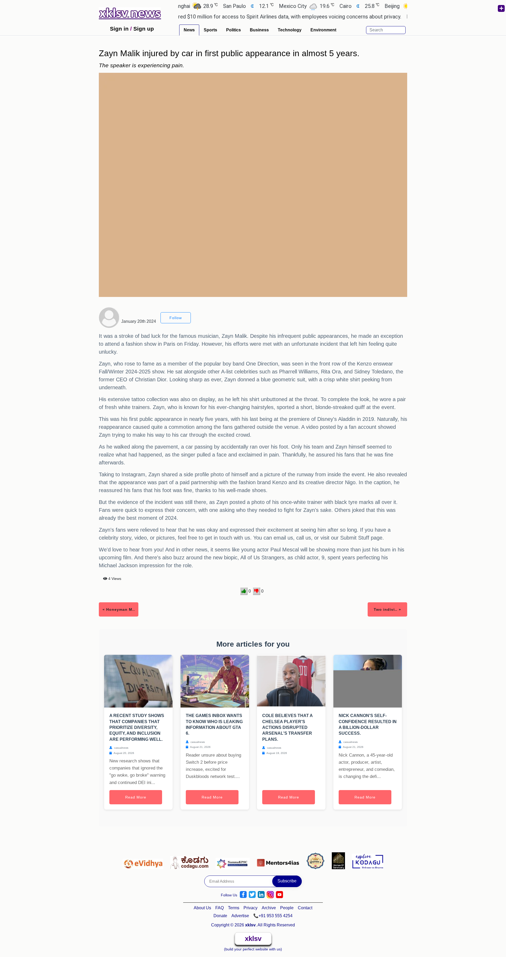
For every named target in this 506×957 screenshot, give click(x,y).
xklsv (253, 938)
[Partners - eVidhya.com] (144, 860)
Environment (323, 30)
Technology (289, 30)
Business (259, 30)
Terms (233, 908)
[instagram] (270, 894)
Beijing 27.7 (384, 5)
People (287, 908)
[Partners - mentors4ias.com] (279, 860)
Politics (233, 30)
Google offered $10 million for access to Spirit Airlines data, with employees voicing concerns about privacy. (255, 16)
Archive (269, 908)
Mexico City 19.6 (284, 5)
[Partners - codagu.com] (190, 860)
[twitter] (252, 894)
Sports (210, 30)
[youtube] (279, 894)
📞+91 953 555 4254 (273, 915)
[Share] (501, 8)
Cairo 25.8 (337, 5)
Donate (220, 915)
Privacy (250, 908)
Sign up (143, 29)
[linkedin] (261, 894)
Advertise (240, 915)
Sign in (119, 29)
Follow (175, 318)
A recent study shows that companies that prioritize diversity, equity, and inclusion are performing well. (136, 727)
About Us (202, 908)
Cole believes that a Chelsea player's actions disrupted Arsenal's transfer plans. (287, 727)
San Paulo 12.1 (226, 5)
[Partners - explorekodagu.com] (367, 860)
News (189, 30)
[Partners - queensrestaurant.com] (317, 860)
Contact (305, 908)
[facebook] (243, 894)
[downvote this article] (256, 591)
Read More (135, 797)
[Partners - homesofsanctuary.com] (340, 860)
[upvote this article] (243, 591)
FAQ (219, 908)
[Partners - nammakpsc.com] (234, 860)
